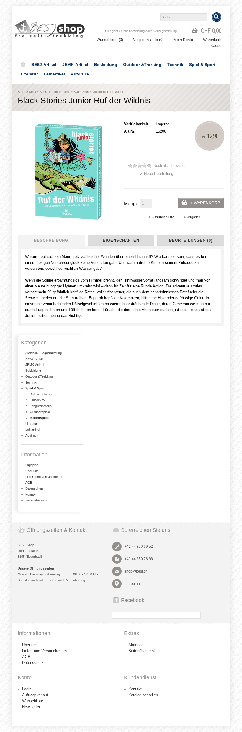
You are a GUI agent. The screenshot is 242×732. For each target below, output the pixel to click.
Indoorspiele (60, 91)
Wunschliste (32, 701)
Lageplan (31, 465)
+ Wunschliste (163, 217)
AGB (28, 482)
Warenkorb (212, 39)
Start (21, 91)
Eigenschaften (121, 240)
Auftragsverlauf (35, 695)
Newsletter (31, 707)
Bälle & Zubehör (41, 394)
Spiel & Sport (202, 64)
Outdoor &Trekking (142, 64)
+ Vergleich (192, 217)
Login (26, 689)
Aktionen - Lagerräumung (43, 353)
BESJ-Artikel (43, 64)
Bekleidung (105, 64)
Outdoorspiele (40, 412)
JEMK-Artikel (75, 64)
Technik (175, 64)
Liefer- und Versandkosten (44, 476)
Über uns (32, 471)
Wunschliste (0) (110, 39)
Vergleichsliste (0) (148, 39)
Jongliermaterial (41, 406)
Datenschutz (34, 488)
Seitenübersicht (36, 500)
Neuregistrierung (165, 31)
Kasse (215, 45)
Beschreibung (51, 240)
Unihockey (37, 400)
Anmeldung (137, 31)
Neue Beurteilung (158, 173)
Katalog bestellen (143, 695)
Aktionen (135, 645)
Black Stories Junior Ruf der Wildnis (99, 91)
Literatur (29, 74)
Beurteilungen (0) (190, 240)
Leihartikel (54, 74)
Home (23, 64)
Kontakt (30, 494)
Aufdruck (80, 74)
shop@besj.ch (136, 571)
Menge (131, 203)
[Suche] (216, 17)
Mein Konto (183, 39)
